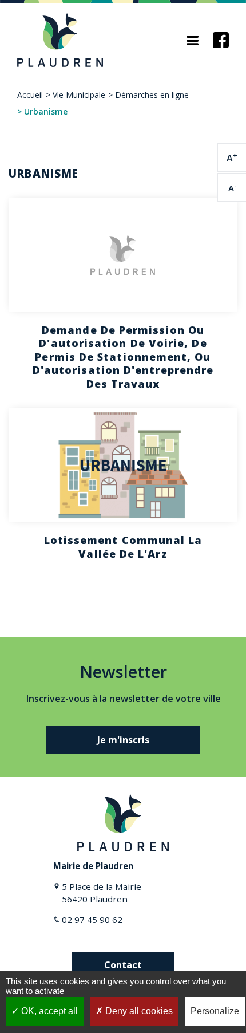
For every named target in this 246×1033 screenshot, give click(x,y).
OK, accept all (48, 1011)
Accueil (30, 94)
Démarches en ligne (152, 94)
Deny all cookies (138, 1011)
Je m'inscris (123, 740)
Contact (123, 965)
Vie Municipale (79, 94)
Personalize (215, 1011)
